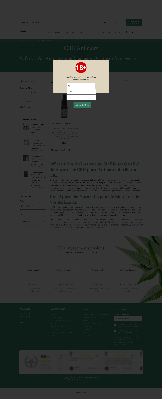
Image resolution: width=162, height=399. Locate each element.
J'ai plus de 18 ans (82, 105)
